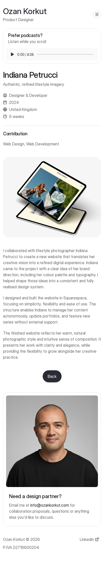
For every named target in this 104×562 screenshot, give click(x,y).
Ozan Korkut (24, 11)
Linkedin (87, 539)
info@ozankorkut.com (49, 505)
